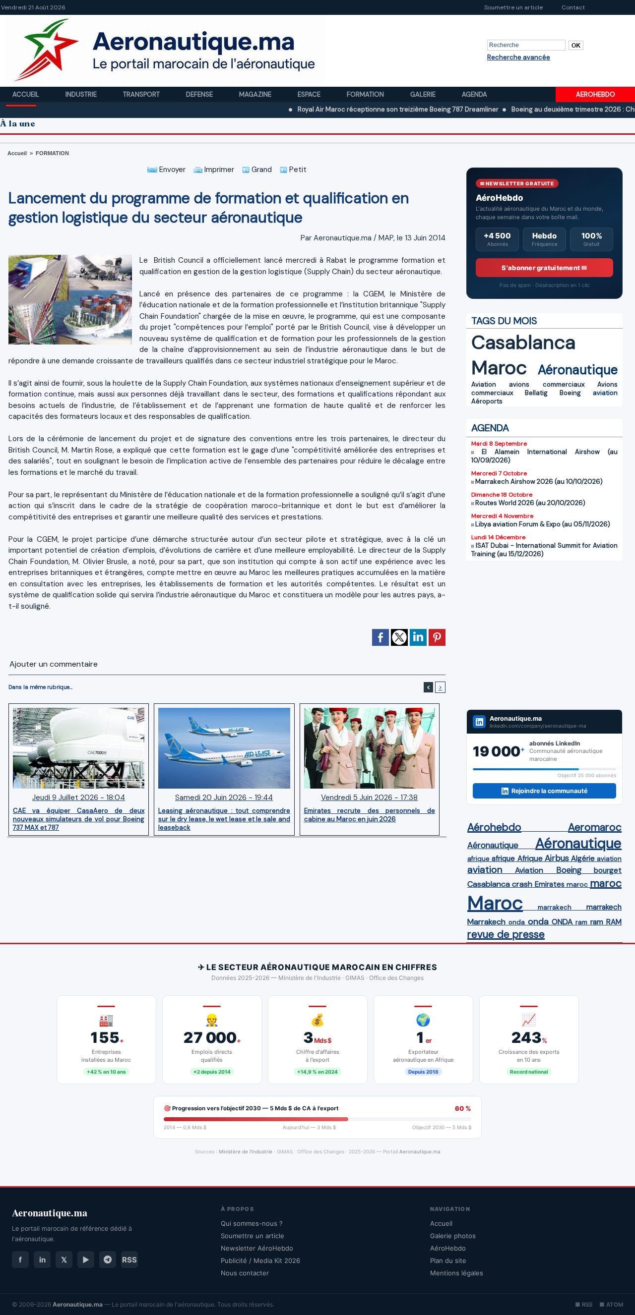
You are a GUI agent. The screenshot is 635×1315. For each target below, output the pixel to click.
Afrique (530, 858)
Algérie (583, 858)
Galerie (423, 94)
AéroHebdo (448, 1248)
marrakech (555, 907)
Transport (142, 94)
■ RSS (583, 1304)
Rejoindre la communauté (549, 791)
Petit (297, 169)
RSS (129, 1259)
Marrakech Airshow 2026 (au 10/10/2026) (539, 481)
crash (522, 884)
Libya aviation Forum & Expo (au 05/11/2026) (542, 524)
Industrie (81, 94)
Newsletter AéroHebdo (257, 1248)
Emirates (550, 884)
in (42, 1259)
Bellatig (536, 393)
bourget (608, 870)
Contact (573, 7)
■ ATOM (611, 1304)
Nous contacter (245, 1273)
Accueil (26, 94)
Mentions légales (456, 1273)
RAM (614, 922)
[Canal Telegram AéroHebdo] (107, 1259)
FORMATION (52, 153)
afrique (478, 859)
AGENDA (490, 427)
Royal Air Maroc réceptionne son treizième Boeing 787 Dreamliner (356, 109)
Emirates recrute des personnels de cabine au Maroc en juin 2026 (370, 814)
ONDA (562, 921)
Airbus (557, 858)
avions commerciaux (546, 384)
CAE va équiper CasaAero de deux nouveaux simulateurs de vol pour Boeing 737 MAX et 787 (78, 818)
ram (581, 922)
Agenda (474, 94)
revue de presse (506, 934)
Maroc (499, 367)
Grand (261, 169)
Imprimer (218, 169)
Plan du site (448, 1260)
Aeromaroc (595, 827)
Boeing (570, 393)
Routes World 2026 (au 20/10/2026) (530, 503)
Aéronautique (578, 369)
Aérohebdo (494, 827)
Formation (366, 94)
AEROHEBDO (595, 94)
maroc (577, 884)
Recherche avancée (518, 57)
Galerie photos (453, 1236)
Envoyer (171, 169)
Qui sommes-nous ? (252, 1223)
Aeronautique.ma (420, 1151)
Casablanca (523, 342)
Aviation (483, 384)
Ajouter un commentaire (53, 664)
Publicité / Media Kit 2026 (260, 1260)
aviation (605, 393)
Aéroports (487, 401)
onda (516, 922)
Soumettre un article (513, 7)
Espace (310, 94)
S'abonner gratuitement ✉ (544, 268)
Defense (200, 94)
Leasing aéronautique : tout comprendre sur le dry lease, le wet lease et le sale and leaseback (224, 818)
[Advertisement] (544, 635)
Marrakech (486, 921)
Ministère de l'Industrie (245, 1151)
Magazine (256, 94)
